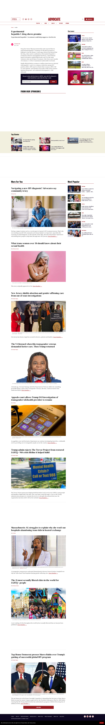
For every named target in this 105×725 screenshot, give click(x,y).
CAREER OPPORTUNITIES (24, 716)
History (61, 23)
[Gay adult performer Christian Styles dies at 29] (74, 233)
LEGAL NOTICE (62, 716)
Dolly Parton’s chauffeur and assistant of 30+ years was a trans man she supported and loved (88, 209)
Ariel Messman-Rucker (15, 248)
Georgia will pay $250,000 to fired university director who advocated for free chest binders (88, 67)
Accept (101, 722)
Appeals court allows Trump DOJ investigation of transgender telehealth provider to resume (34, 398)
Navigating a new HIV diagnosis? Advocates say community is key (34, 189)
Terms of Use (32, 722)
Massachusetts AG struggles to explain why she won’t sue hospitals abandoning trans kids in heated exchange (38, 529)
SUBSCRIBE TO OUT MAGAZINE (14, 19)
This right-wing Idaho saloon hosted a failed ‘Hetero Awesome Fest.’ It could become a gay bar (87, 218)
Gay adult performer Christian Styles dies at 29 (87, 234)
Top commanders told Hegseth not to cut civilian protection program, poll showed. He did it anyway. (87, 227)
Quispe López (14, 193)
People (83, 195)
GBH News (22, 568)
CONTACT (12, 716)
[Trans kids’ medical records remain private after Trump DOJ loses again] (74, 47)
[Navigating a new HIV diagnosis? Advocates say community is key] (38, 211)
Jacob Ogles (14, 402)
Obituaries (84, 230)
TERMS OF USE (55, 716)
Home (12, 27)
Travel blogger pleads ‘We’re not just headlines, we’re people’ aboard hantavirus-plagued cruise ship (86, 141)
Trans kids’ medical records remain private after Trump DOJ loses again (87, 49)
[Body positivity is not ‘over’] (44, 140)
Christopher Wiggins (15, 298)
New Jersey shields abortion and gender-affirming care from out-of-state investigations (37, 294)
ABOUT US (17, 716)
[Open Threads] (29, 19)
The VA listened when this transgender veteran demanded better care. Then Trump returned (33, 345)
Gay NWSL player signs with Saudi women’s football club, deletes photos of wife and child (88, 58)
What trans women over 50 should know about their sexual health (36, 244)
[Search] (82, 19)
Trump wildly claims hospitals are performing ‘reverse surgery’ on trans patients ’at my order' (29, 149)
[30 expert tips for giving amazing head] (16, 140)
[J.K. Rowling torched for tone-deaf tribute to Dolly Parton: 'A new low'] (74, 198)
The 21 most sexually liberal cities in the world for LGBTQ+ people (35, 581)
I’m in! (53, 81)
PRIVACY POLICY (40, 716)
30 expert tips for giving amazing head (29, 140)
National (83, 44)
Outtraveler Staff (17, 43)
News (46, 23)
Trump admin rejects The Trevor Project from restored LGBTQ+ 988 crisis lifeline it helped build (37, 451)
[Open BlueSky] (26, 19)
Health (53, 23)
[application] (81, 77)
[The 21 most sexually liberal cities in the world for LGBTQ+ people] (38, 603)
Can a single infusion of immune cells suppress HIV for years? (57, 148)
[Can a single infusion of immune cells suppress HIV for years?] (44, 148)
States (83, 35)
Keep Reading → (52, 236)
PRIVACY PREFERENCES (48, 716)
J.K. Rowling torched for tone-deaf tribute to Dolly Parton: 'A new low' (88, 200)
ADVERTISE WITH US (33, 716)
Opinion (67, 23)
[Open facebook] (23, 19)
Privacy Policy (24, 722)
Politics (38, 23)
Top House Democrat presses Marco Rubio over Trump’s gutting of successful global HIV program (38, 656)
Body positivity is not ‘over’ (58, 140)
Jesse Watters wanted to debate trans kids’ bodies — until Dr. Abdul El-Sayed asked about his (88, 191)
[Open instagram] (31, 19)
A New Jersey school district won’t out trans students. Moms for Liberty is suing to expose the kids (87, 41)
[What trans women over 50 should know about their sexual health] (38, 266)
